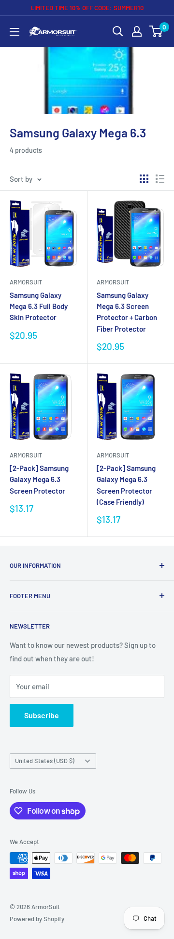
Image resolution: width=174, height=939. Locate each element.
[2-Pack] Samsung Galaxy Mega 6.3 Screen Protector (39, 479)
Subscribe (41, 715)
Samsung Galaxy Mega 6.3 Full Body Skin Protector (39, 306)
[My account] (137, 31)
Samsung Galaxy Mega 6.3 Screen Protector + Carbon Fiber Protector (127, 312)
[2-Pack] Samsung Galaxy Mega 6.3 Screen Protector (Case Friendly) (126, 485)
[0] (156, 31)
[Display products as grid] (144, 178)
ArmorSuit (26, 282)
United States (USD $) (44, 761)
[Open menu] (14, 32)
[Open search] (118, 31)
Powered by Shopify (37, 919)
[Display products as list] (160, 178)
